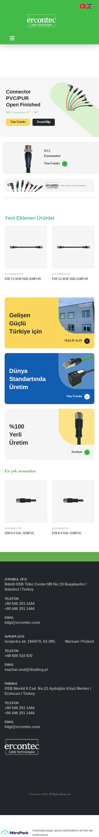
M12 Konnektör (14, 274)
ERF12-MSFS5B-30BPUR (23, 279)
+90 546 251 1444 (20, 604)
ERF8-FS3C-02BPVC (19, 533)
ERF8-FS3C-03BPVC (67, 533)
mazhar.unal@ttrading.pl (26, 670)
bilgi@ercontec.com (22, 622)
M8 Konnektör (13, 528)
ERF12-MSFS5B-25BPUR (70, 279)
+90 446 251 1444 (20, 609)
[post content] (26, 247)
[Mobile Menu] (12, 38)
